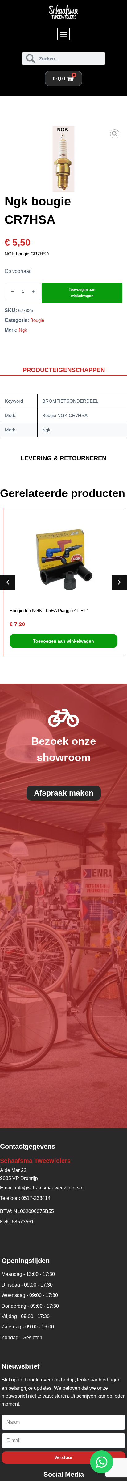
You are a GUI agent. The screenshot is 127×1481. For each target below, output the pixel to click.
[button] (63, 34)
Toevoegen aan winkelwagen (82, 293)
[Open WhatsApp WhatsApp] (101, 1461)
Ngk (23, 330)
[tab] (63, 370)
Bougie (37, 320)
